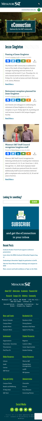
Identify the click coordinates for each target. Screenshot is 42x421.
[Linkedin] (18, 60)
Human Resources (28, 356)
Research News (7, 330)
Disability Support (24, 306)
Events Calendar (8, 320)
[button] (38, 3)
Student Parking (27, 350)
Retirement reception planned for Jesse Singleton (20, 92)
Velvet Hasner (15, 150)
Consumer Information (25, 304)
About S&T (8, 291)
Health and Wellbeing (9, 386)
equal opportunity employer (27, 415)
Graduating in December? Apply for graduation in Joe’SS (20, 260)
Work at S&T (26, 361)
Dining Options (27, 323)
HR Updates (26, 372)
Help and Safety (8, 379)
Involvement (7, 336)
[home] (15, 3)
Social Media (21, 404)
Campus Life (17, 295)
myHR (24, 369)
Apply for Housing (28, 330)
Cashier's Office (27, 344)
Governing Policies (28, 393)
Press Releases (27, 390)
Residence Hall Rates (29, 326)
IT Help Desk (7, 390)
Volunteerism (7, 347)
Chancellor (26, 383)
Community (32, 295)
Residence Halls (27, 320)
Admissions (16, 291)
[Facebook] (7, 60)
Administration (27, 379)
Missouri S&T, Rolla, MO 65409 (14, 300)
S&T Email (6, 371)
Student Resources (28, 336)
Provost (25, 386)
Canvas (5, 367)
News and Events (8, 315)
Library (5, 361)
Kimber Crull (15, 57)
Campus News (7, 323)
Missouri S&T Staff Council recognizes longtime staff (17, 145)
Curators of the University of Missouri (23, 416)
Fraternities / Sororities (10, 344)
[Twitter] (13, 60)
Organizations (7, 341)
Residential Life (28, 315)
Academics (24, 291)
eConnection (21, 25)
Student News (7, 326)
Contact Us (27, 301)
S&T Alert (6, 393)
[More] (28, 60)
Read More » (9, 84)
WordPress (21, 418)
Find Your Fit (7, 350)
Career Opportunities (29, 347)
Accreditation (9, 304)
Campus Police (7, 383)
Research (9, 295)
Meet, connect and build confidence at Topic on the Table (20, 269)
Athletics (25, 295)
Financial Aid (33, 291)
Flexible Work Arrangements (27, 365)
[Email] (23, 60)
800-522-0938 (16, 301)
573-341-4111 (33, 300)
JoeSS (4, 364)
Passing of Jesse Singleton (17, 54)
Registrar (25, 341)
